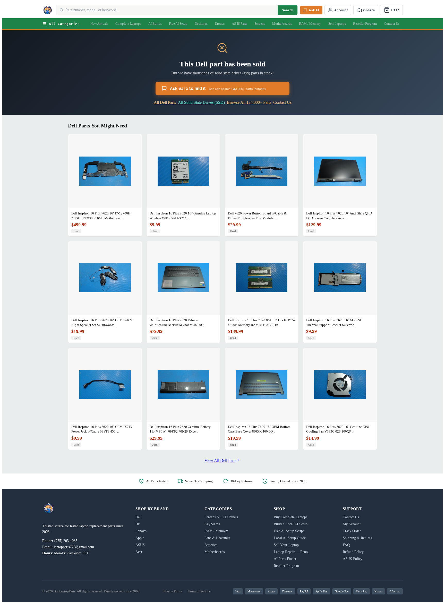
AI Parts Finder (285, 559)
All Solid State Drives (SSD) (201, 102)
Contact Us (391, 23)
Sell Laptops (337, 23)
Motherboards (282, 23)
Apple (139, 538)
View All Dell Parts (220, 460)
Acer (138, 552)
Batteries (210, 545)
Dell (138, 517)
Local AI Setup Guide (290, 538)
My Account (352, 524)
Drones (220, 23)
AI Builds (155, 23)
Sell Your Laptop (286, 545)
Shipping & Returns (357, 538)
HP (137, 524)
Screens (259, 23)
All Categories (64, 24)
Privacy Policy (172, 591)
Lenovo (141, 531)
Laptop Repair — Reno (291, 552)
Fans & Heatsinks (217, 538)
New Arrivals (99, 23)
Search (287, 10)
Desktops (201, 23)
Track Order (352, 531)
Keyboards (212, 524)
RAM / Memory (310, 23)
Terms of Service (199, 591)
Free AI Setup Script (289, 531)
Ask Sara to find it (218, 88)
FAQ (346, 545)
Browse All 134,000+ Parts (249, 102)
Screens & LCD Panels (221, 517)
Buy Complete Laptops (290, 517)
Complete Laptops (128, 23)
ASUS (140, 545)
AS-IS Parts (239, 23)
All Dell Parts (165, 102)
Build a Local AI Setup (290, 524)
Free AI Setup (178, 23)
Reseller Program (365, 23)
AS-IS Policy (352, 559)
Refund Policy (353, 552)
